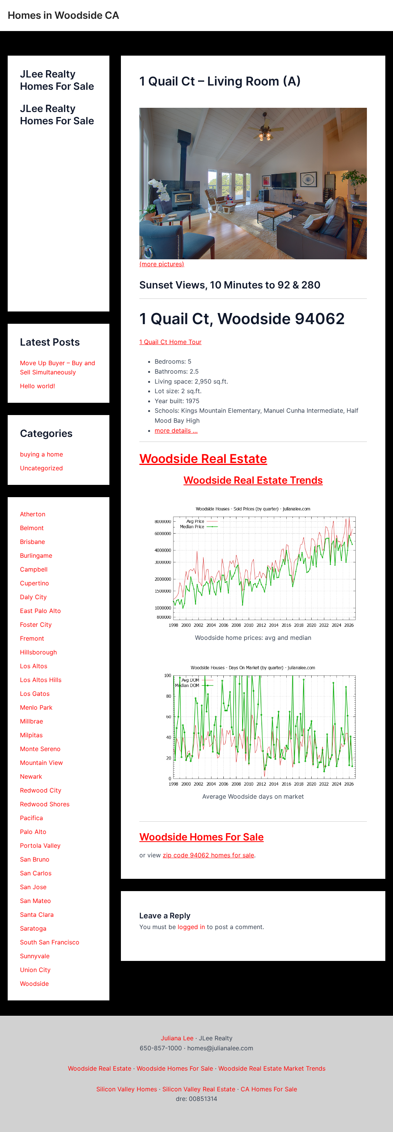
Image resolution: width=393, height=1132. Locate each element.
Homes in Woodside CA (63, 15)
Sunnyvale (35, 956)
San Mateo (35, 901)
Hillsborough (38, 652)
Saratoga (33, 928)
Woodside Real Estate (203, 458)
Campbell (34, 569)
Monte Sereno (40, 749)
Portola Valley (40, 845)
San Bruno (35, 859)
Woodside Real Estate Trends (253, 480)
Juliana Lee (177, 1038)
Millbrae (31, 721)
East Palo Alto (40, 611)
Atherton (32, 514)
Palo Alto (33, 831)
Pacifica (31, 818)
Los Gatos (35, 693)
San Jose (33, 887)
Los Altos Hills (40, 680)
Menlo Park (36, 707)
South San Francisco (49, 942)
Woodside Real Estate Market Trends (271, 1068)
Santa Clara (37, 914)
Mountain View (41, 762)
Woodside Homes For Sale (201, 837)
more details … (176, 430)
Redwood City (40, 790)
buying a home (41, 454)
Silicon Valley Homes (126, 1089)
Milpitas (31, 735)
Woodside (34, 983)
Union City (35, 970)
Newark (31, 776)
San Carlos (35, 873)
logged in (191, 927)
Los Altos (33, 666)
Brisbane (32, 541)
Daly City (33, 597)
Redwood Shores (44, 804)
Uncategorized (41, 468)
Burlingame (36, 555)
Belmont (32, 528)
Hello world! (37, 386)
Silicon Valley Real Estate (198, 1089)
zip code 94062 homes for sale (208, 855)
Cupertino (34, 583)
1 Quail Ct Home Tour (170, 342)
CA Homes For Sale (269, 1089)
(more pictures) (161, 264)
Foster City (36, 624)
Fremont (32, 638)
